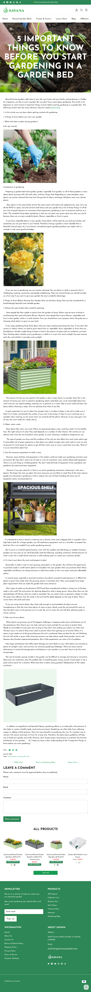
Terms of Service (10, 955)
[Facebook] (7, 2)
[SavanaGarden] (13, 10)
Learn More (61, 19)
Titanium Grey (53, 909)
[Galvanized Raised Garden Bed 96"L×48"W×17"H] (13, 842)
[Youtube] (10, 2)
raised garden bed (23, 756)
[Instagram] (14, 2)
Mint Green (52, 905)
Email (5, 787)
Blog (74, 19)
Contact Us (8, 940)
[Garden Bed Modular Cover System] (77, 842)
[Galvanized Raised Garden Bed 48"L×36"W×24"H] (56, 842)
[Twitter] (4, 2)
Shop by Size (53, 901)
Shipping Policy (10, 947)
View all (45, 873)
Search (7, 932)
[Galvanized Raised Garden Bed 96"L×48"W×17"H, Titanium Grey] (34, 842)
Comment (7, 798)
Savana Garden (15, 981)
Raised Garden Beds (22, 19)
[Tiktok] (20, 2)
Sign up (10, 919)
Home (5, 19)
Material (51, 913)
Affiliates (84, 19)
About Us (8, 936)
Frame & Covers (43, 19)
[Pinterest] (17, 2)
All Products (52, 894)
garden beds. (55, 108)
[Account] (76, 10)
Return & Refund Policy (13, 943)
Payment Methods (11, 958)
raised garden (11, 756)
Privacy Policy (9, 951)
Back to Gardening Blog (45, 762)
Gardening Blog (54, 916)
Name (5, 777)
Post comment (12, 819)
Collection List (53, 898)
